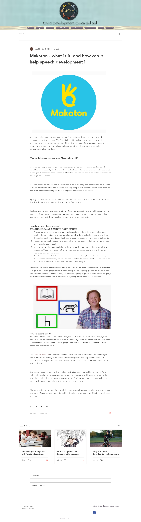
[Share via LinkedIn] (42, 406)
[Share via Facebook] (31, 406)
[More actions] (110, 49)
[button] (119, 34)
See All (119, 425)
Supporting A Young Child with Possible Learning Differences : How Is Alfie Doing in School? (33, 452)
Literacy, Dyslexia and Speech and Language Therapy (67, 452)
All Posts (22, 34)
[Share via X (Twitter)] (36, 406)
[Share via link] (47, 406)
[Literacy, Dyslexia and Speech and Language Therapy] (70, 438)
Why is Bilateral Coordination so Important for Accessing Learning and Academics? (105, 452)
